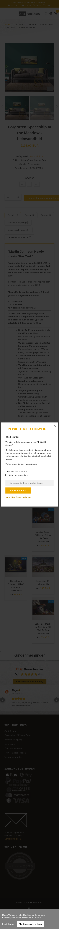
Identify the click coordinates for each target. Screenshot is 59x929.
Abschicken (18, 490)
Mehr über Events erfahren (18, 497)
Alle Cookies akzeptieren (31, 924)
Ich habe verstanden (16, 471)
